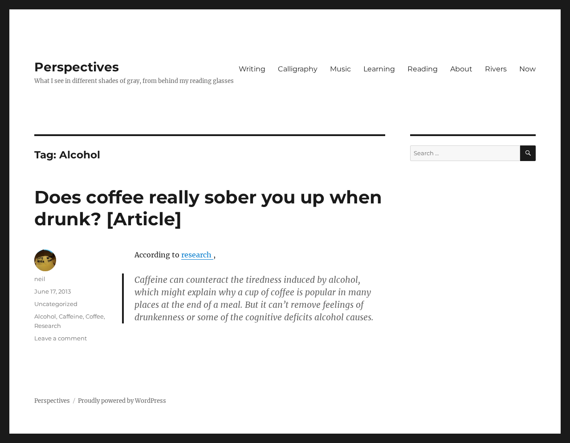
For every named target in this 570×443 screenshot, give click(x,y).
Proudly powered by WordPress (122, 401)
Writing (252, 69)
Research (47, 325)
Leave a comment (60, 338)
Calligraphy (298, 69)
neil (39, 278)
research (197, 254)
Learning (379, 69)
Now (527, 69)
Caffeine (71, 316)
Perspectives (76, 67)
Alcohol (45, 316)
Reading (422, 69)
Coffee (95, 316)
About (461, 69)
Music (340, 69)
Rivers (496, 69)
